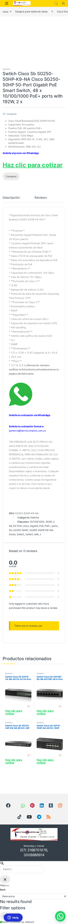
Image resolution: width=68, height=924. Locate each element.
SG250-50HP (20, 530)
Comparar (11, 113)
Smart (12, 534)
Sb (10, 530)
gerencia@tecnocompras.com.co (27, 430)
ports (55, 525)
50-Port (17, 525)
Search (56, 3)
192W (49, 521)
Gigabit (34, 525)
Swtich (29, 534)
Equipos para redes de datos (31, 11)
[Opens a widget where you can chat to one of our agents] (13, 917)
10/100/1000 (37, 521)
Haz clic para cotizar (33, 165)
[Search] (22, 867)
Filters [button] (11, 885)
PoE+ (47, 525)
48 (10, 525)
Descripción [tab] (11, 197)
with (36, 534)
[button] (60, 916)
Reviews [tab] (41, 197)
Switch (20, 534)
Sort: (3, 889)
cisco (26, 525)
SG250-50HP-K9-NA (41, 530)
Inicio (5, 11)
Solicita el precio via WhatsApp (21, 153)
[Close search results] (5, 879)
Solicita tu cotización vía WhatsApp (29, 415)
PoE (41, 525)
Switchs (6, 69)
